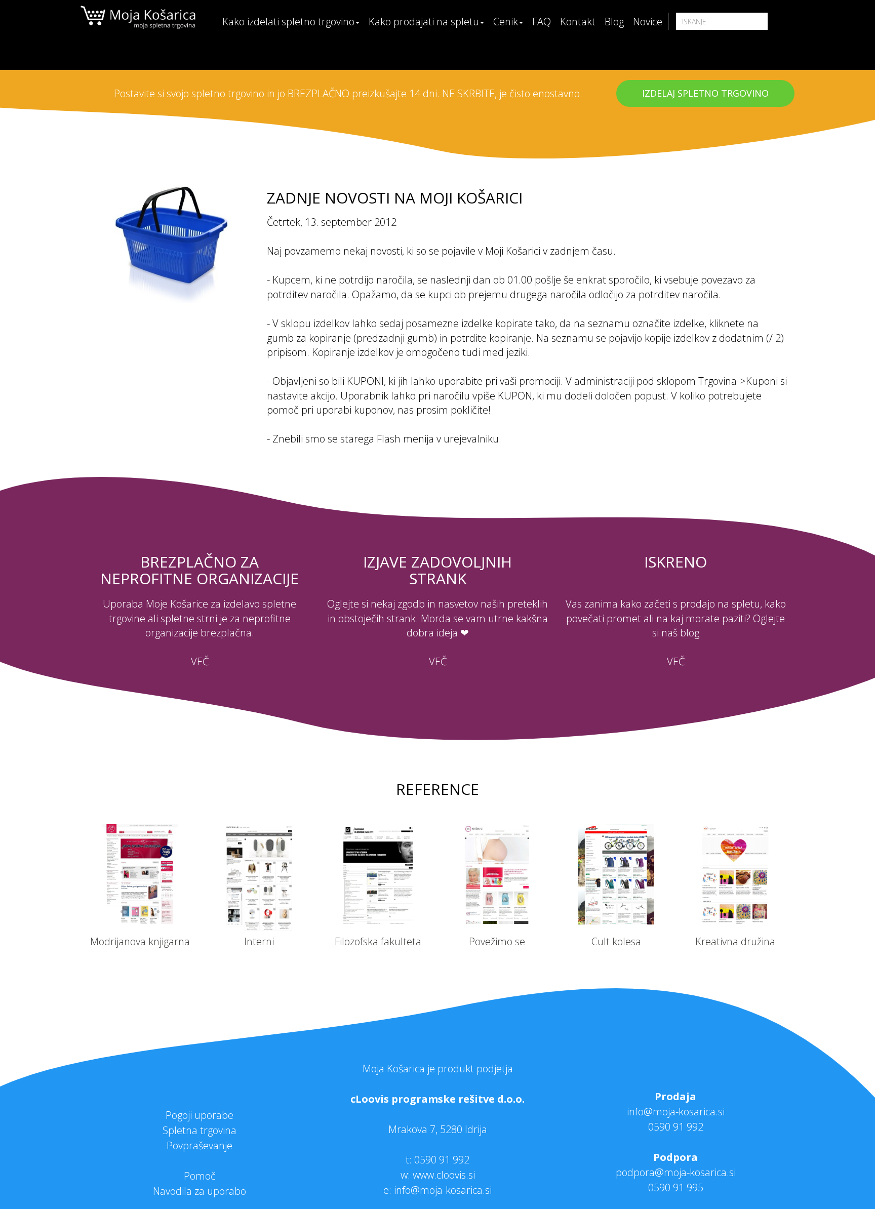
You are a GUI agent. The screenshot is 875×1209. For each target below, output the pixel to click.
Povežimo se (497, 941)
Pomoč (200, 1176)
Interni (259, 941)
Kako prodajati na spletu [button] (424, 21)
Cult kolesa (616, 941)
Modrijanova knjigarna (140, 941)
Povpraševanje (199, 1145)
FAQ (541, 21)
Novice (647, 21)
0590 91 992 (441, 1159)
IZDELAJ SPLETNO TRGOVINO (705, 93)
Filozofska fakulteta (378, 941)
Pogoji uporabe (199, 1115)
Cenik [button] (505, 21)
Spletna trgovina (199, 1130)
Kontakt (577, 21)
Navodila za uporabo (199, 1191)
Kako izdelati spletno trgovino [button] (288, 21)
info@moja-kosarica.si (676, 1111)
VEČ (200, 661)
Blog (614, 21)
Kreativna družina (735, 941)
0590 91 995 (675, 1187)
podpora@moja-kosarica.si (676, 1172)
